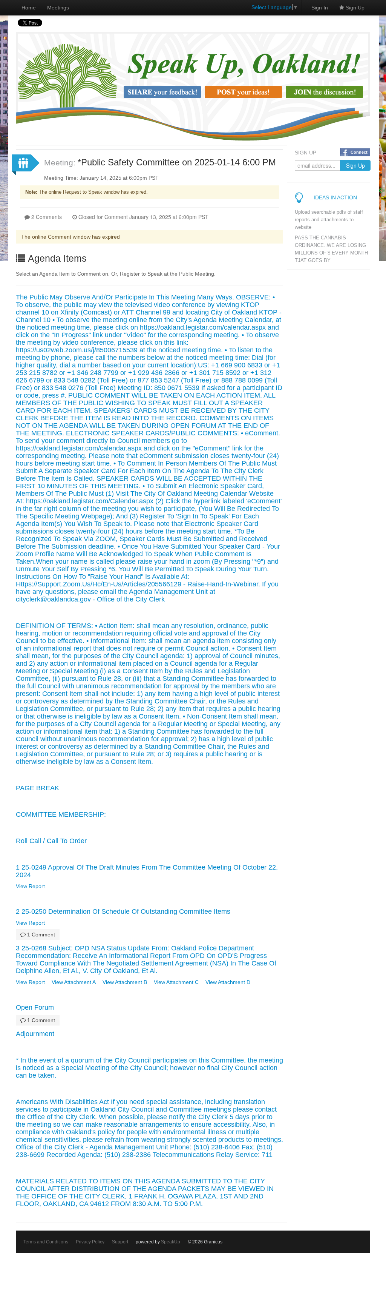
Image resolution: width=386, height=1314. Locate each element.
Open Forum (35, 1007)
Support (120, 1242)
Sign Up (354, 8)
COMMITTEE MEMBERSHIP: (61, 814)
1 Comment (40, 935)
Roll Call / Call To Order (51, 841)
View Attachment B (125, 982)
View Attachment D (227, 982)
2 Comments (46, 217)
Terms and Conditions (45, 1242)
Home (28, 8)
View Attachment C (176, 982)
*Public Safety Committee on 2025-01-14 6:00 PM (177, 162)
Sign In (319, 8)
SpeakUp (170, 1242)
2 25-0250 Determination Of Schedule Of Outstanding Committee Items (123, 911)
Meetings (58, 8)
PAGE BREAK (37, 788)
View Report (30, 886)
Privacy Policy (90, 1242)
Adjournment (35, 1034)
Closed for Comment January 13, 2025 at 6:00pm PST (142, 217)
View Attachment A (74, 982)
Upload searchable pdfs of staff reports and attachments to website (329, 220)
